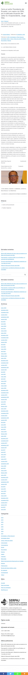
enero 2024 (3, 307)
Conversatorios (4, 545)
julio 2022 (3, 344)
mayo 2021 (3, 376)
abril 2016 (3, 468)
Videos (2, 574)
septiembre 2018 (5, 417)
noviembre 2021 (4, 362)
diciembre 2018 (4, 411)
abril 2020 (3, 383)
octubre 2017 (4, 443)
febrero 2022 (4, 356)
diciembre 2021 (4, 360)
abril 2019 (3, 404)
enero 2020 (3, 388)
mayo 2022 (3, 349)
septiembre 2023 (5, 317)
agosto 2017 (4, 447)
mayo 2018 (3, 427)
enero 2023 (3, 333)
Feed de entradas (5, 585)
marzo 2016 (3, 470)
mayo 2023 (3, 326)
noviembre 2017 (4, 440)
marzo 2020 (4, 385)
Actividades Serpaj (5, 38)
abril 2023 (3, 328)
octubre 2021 (4, 365)
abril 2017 (3, 456)
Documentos (4, 40)
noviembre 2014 (4, 500)
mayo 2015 (3, 491)
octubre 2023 (4, 314)
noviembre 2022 (4, 337)
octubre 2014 (4, 502)
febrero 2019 (4, 406)
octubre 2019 (4, 394)
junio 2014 (3, 509)
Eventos (3, 552)
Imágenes (3, 556)
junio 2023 (3, 323)
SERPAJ (13, 668)
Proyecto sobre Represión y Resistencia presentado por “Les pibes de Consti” (13, 262)
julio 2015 (3, 486)
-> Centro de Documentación (7, 204)
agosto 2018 (4, 420)
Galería (2, 554)
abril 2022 (3, 351)
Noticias (9, 40)
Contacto (3, 623)
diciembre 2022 (4, 335)
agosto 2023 (4, 319)
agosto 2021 (4, 369)
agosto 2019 (4, 399)
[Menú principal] (26, 3)
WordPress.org (4, 589)
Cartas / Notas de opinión (16, 38)
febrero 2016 (4, 472)
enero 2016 (3, 475)
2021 (2, 533)
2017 (2, 524)
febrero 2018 (4, 433)
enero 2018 (3, 436)
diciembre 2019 (4, 390)
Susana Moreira (6, 34)
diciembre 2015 (4, 477)
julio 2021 (3, 372)
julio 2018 (3, 422)
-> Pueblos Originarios (6, 207)
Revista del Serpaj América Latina (8, 568)
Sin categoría (4, 570)
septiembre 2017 (5, 445)
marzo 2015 (3, 495)
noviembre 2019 (4, 392)
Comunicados (4, 542)
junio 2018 (3, 424)
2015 (2, 519)
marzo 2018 (3, 431)
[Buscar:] (14, 274)
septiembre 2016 (5, 463)
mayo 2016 (3, 466)
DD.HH (23, 38)
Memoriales (3, 558)
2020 (2, 531)
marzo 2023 (4, 330)
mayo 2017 (3, 454)
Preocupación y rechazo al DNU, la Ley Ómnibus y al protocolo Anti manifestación (13, 258)
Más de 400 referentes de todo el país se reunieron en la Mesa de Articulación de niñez (14, 254)
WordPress (13, 669)
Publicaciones (4, 565)
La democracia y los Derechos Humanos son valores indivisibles (13, 268)
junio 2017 (3, 452)
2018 (8, 37)
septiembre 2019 (5, 397)
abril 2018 (3, 429)
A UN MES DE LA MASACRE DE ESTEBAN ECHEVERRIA (13, 194)
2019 (2, 529)
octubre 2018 (4, 415)
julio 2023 (3, 321)
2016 (2, 522)
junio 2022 (3, 346)
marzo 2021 (3, 381)
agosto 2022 (4, 342)
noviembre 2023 (4, 312)
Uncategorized (4, 572)
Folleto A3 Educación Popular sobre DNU (10, 265)
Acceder (3, 583)
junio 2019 (3, 401)
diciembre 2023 (4, 310)
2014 (2, 517)
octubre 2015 (4, 479)
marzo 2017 (3, 459)
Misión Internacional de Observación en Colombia (12, 561)
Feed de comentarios (6, 587)
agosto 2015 (4, 484)
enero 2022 (3, 358)
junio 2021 (3, 374)
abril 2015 (3, 493)
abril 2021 (3, 378)
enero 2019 (3, 408)
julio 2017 (3, 450)
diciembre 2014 (4, 498)
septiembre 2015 (5, 482)
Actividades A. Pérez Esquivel (17, 37)
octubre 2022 (4, 340)
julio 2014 (3, 507)
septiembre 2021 (5, 367)
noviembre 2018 (4, 413)
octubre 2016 (4, 461)
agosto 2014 (4, 504)
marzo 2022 (3, 353)
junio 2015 (3, 488)
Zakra (23, 668)
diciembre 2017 (4, 438)
